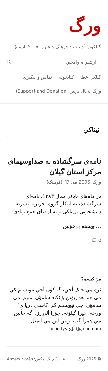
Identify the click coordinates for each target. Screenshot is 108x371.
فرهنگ (54, 182)
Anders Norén (20, 358)
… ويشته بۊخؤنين (82, 226)
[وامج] (8, 62)
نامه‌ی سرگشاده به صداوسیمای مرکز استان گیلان (54, 166)
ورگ (85, 25)
